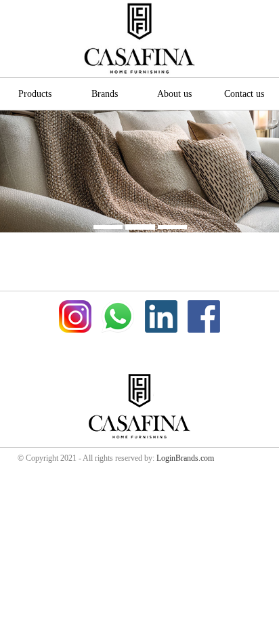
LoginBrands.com (185, 458)
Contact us (244, 93)
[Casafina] (139, 38)
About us (174, 93)
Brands (104, 93)
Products (34, 93)
